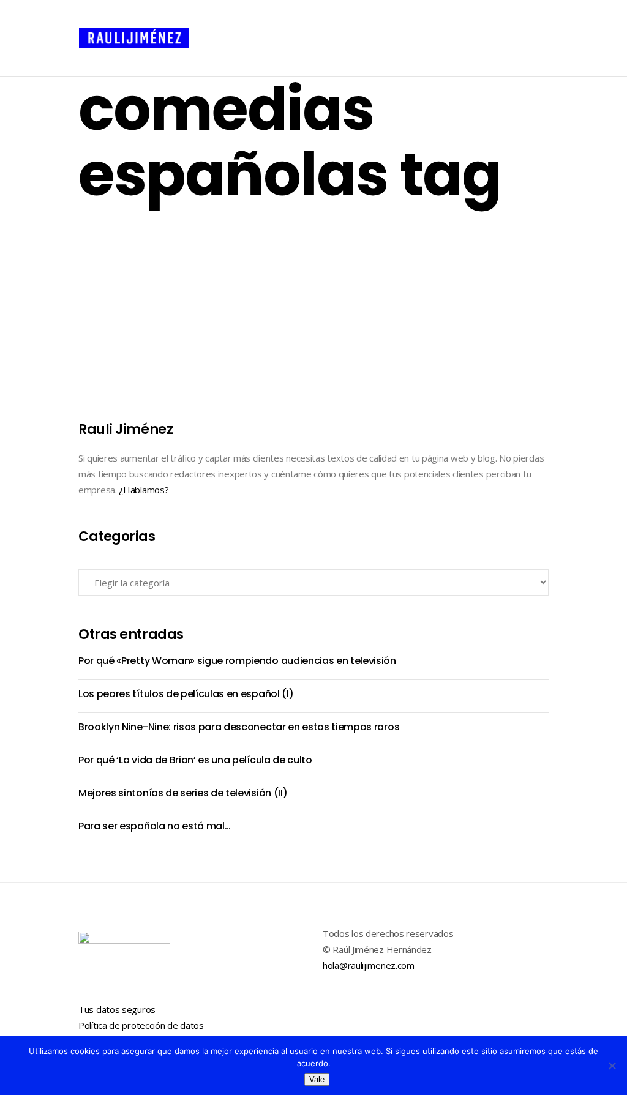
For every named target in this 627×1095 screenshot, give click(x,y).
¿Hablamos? (143, 490)
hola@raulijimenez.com (369, 965)
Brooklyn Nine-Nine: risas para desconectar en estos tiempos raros (238, 727)
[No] (612, 1065)
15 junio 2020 (204, 374)
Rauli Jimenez (125, 374)
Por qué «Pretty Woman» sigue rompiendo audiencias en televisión (237, 661)
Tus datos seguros (117, 1009)
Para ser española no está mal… (180, 246)
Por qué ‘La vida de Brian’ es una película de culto (195, 760)
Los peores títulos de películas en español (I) (185, 694)
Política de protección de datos (141, 1025)
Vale (317, 1079)
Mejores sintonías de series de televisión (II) (182, 793)
